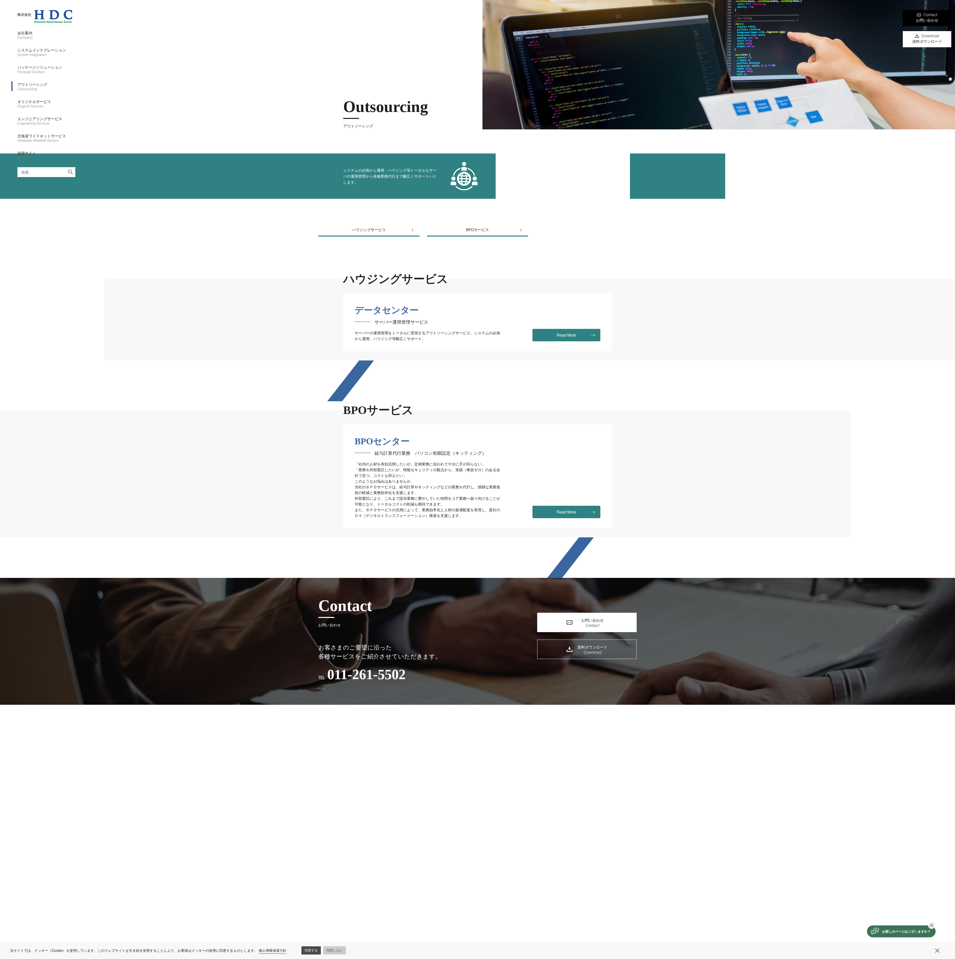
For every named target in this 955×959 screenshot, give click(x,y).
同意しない (335, 950)
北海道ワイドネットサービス (41, 138)
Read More (566, 335)
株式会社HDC (44, 20)
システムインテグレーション (41, 52)
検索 (70, 172)
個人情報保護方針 (272, 950)
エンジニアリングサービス (39, 120)
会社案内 (25, 35)
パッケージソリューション (39, 69)
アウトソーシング (32, 86)
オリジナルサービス (34, 103)
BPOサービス (477, 229)
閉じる (931, 925)
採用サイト (26, 155)
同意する (311, 950)
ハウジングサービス (369, 229)
